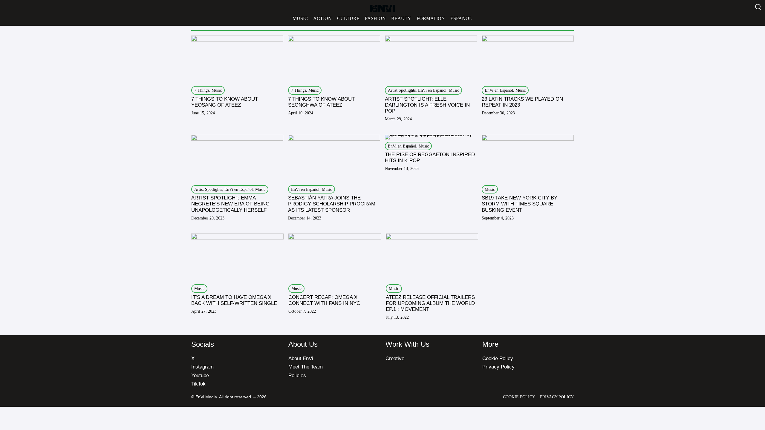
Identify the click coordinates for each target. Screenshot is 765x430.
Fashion (375, 18)
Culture (348, 18)
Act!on (322, 18)
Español (461, 18)
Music (300, 18)
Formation (431, 18)
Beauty (401, 18)
